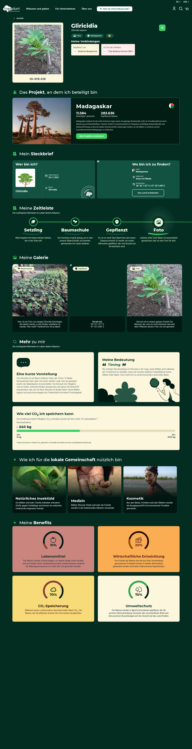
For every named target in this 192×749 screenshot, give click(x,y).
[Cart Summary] (187, 8)
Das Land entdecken (148, 193)
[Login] (174, 8)
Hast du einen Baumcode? (116, 9)
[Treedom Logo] (12, 8)
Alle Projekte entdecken (91, 136)
